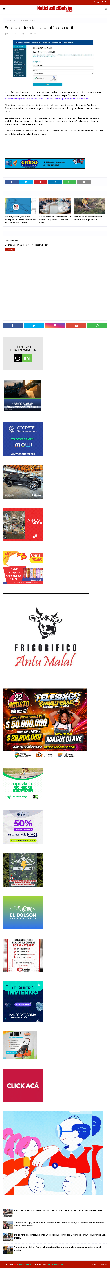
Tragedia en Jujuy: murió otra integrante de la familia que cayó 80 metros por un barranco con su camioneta (59, 1224)
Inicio (7, 20)
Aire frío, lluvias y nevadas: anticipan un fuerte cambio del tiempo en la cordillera (20, 219)
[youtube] (76, 325)
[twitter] (98, 2)
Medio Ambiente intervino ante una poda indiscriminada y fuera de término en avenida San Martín (60, 1236)
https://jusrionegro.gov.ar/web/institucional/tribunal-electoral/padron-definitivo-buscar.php (47, 98)
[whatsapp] (97, 325)
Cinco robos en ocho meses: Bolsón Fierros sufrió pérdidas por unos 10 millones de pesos (58, 1210)
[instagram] (102, 2)
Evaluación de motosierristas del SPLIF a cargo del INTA (88, 218)
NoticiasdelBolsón (13, 34)
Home (94, 1264)
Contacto (103, 1264)
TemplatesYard (25, 1264)
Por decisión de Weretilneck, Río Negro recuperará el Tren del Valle (55, 219)
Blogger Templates (55, 1264)
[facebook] (94, 2)
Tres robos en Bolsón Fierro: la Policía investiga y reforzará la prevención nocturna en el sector (57, 1249)
